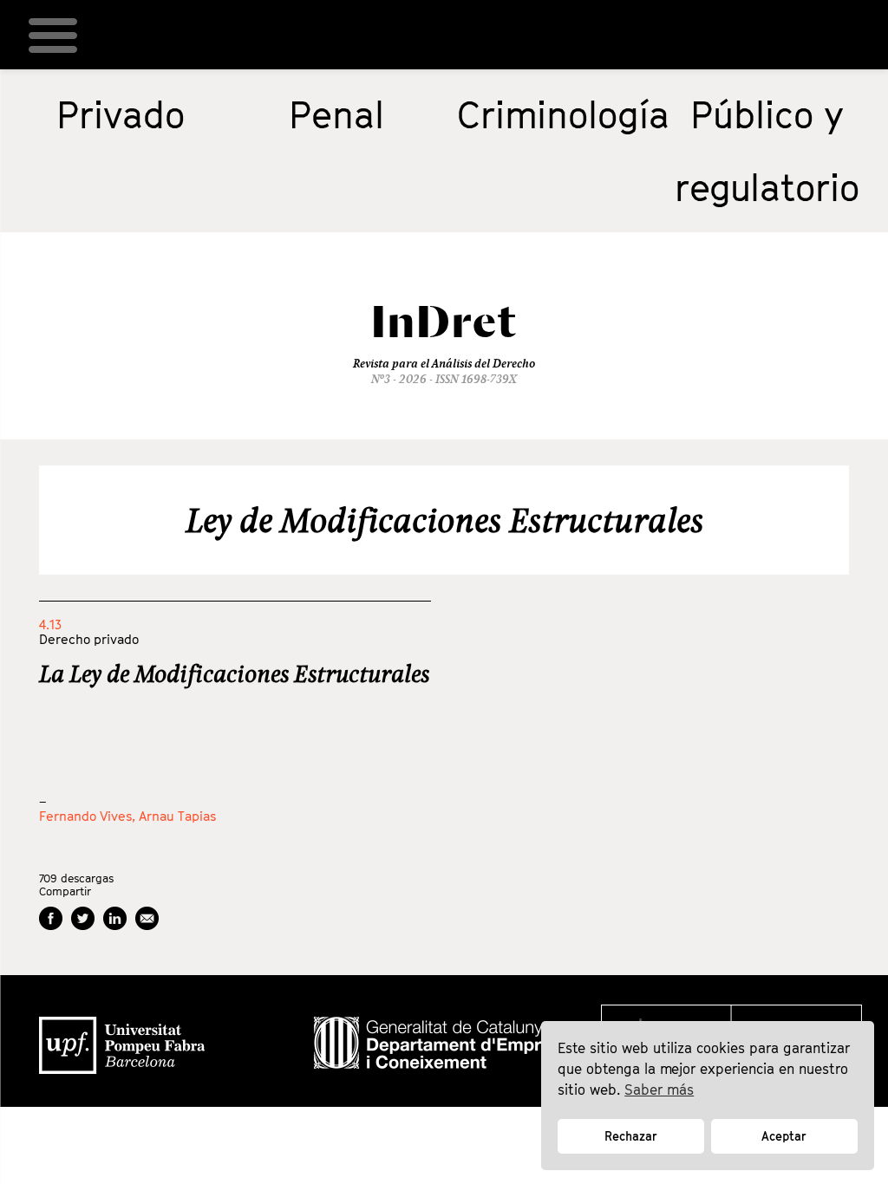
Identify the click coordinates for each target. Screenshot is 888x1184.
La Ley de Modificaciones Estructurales (234, 673)
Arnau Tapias (177, 815)
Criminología (563, 114)
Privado (120, 114)
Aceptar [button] (783, 1136)
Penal (336, 114)
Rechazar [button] (630, 1136)
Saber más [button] (659, 1089)
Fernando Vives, (89, 815)
